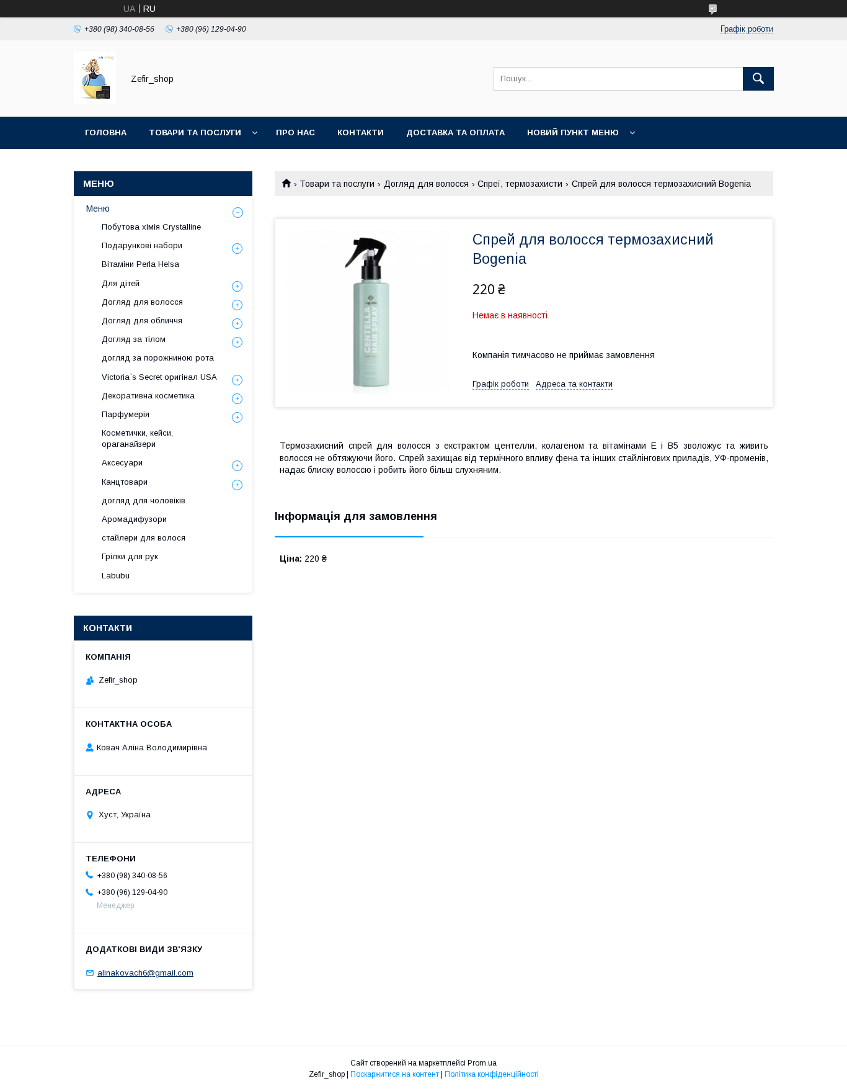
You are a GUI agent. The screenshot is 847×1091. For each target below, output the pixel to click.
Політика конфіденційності (492, 1074)
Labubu (116, 575)
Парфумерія (125, 414)
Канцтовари (125, 482)
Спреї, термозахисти (519, 184)
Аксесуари (122, 462)
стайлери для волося (143, 537)
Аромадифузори (134, 519)
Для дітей (121, 283)
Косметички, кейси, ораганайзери (137, 438)
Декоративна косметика (148, 395)
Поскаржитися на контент (394, 1074)
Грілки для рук (130, 556)
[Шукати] (758, 79)
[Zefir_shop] (95, 101)
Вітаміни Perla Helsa (140, 264)
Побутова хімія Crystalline (151, 226)
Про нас (295, 132)
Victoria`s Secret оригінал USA (159, 377)
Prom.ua (482, 1063)
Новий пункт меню (573, 132)
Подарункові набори (142, 245)
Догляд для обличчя (142, 320)
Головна (105, 132)
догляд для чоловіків (143, 500)
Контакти (360, 132)
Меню (98, 208)
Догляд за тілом (134, 339)
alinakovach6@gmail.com (145, 972)
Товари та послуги (195, 132)
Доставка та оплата (455, 132)
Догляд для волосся (426, 184)
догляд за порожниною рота (158, 357)
